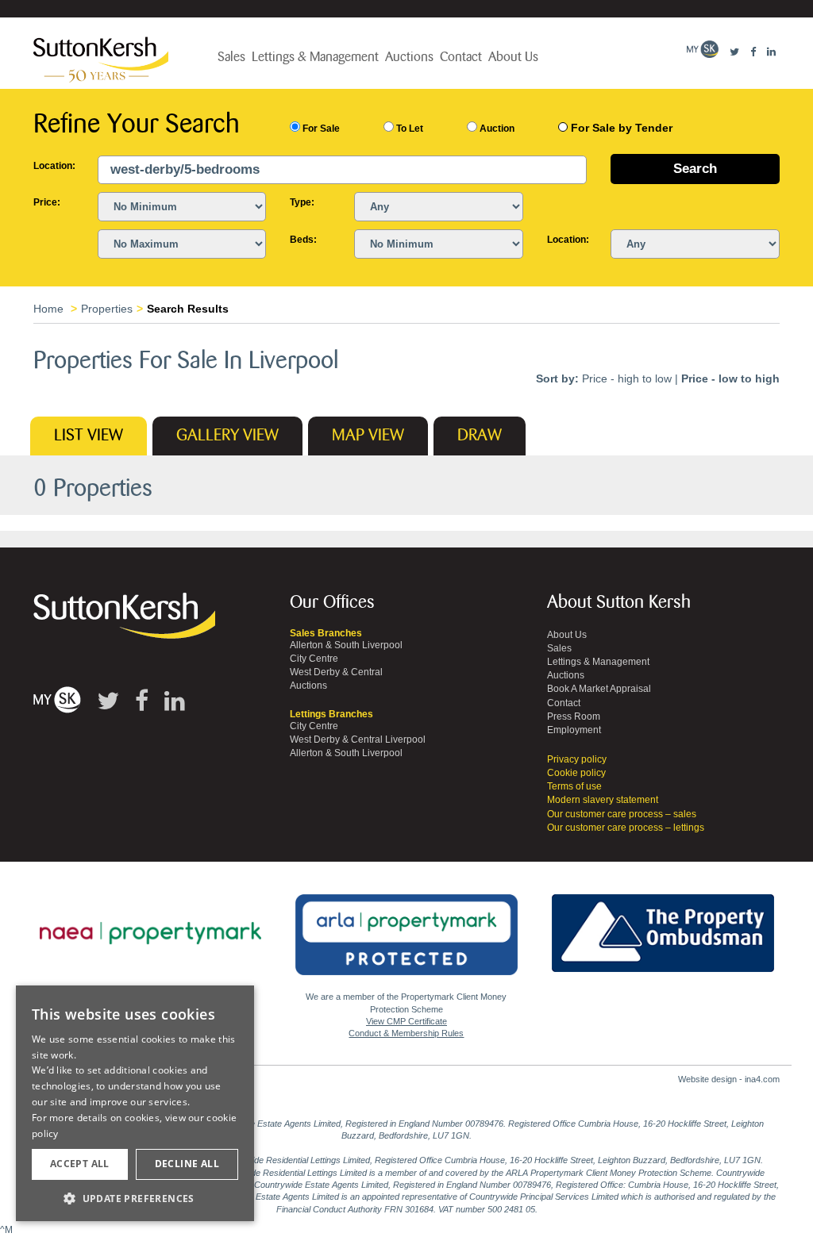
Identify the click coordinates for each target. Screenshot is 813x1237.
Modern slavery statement (602, 799)
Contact (461, 57)
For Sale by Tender (621, 127)
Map (368, 436)
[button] (135, 1197)
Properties (107, 308)
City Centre (314, 658)
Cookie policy (576, 772)
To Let (408, 128)
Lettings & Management (315, 57)
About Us (513, 57)
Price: (46, 202)
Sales (231, 57)
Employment (574, 730)
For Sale (320, 128)
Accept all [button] (80, 1163)
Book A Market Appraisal (599, 688)
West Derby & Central (336, 672)
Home (48, 308)
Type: (302, 202)
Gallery (227, 436)
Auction (495, 128)
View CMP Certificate (406, 1021)
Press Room (573, 716)
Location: (53, 165)
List (88, 436)
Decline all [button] (187, 1163)
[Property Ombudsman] (663, 924)
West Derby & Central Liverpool (358, 739)
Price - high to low (627, 378)
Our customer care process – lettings (625, 827)
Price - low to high (730, 378)
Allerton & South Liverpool (346, 645)
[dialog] (135, 1103)
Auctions (409, 57)
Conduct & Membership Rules (406, 1033)
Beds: (303, 239)
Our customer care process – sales (621, 814)
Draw (479, 436)
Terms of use (574, 786)
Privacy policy (577, 759)
